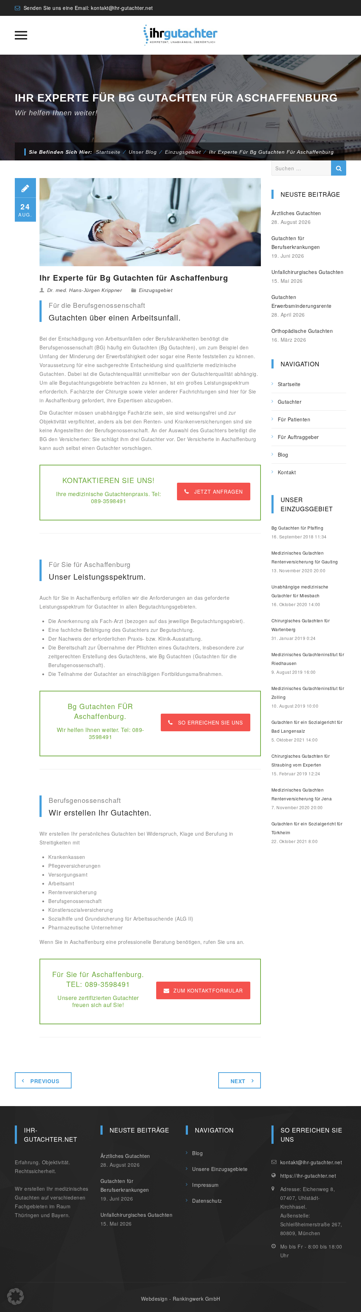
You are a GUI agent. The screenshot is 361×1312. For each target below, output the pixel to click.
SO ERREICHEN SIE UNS (210, 722)
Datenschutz (207, 1200)
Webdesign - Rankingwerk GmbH (180, 1298)
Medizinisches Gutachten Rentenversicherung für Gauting (304, 557)
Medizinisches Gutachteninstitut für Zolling (307, 692)
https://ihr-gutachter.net (308, 1175)
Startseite (108, 152)
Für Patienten (294, 419)
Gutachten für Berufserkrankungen (295, 242)
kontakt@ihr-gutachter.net (122, 7)
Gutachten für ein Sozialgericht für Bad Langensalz (307, 726)
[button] (15, 1296)
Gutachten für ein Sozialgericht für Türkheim (307, 827)
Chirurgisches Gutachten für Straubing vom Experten (300, 760)
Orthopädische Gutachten (302, 330)
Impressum (205, 1184)
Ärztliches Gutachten (296, 212)
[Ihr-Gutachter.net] (180, 35)
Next (238, 1081)
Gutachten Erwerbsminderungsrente (301, 301)
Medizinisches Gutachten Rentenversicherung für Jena (301, 794)
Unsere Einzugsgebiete (220, 1168)
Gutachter (290, 401)
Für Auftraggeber (298, 436)
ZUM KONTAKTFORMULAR (208, 990)
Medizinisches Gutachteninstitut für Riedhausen (307, 658)
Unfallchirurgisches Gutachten (307, 271)
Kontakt (287, 472)
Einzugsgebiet (156, 290)
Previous (44, 1081)
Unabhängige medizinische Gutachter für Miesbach (300, 591)
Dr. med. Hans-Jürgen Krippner (84, 290)
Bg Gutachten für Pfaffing (297, 528)
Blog (283, 454)
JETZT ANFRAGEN (218, 491)
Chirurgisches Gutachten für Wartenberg (300, 624)
